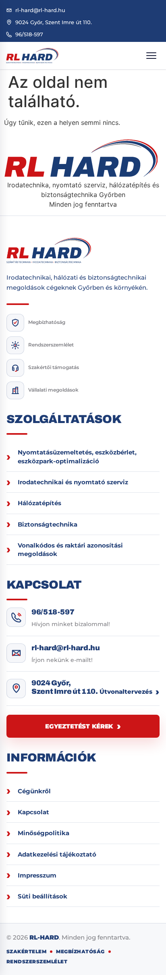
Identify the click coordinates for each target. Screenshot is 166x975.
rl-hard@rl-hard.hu (65, 648)
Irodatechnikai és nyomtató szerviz (73, 482)
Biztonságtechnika (47, 524)
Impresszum (37, 875)
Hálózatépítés (39, 503)
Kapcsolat (33, 812)
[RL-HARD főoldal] (32, 56)
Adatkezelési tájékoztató (57, 854)
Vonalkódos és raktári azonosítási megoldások (70, 549)
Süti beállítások (42, 896)
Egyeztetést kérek (79, 726)
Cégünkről (34, 791)
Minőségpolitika (43, 833)
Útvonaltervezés (126, 691)
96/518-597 (52, 612)
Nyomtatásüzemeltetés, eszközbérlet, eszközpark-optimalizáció (77, 456)
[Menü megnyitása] (151, 55)
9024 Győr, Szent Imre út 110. (64, 687)
